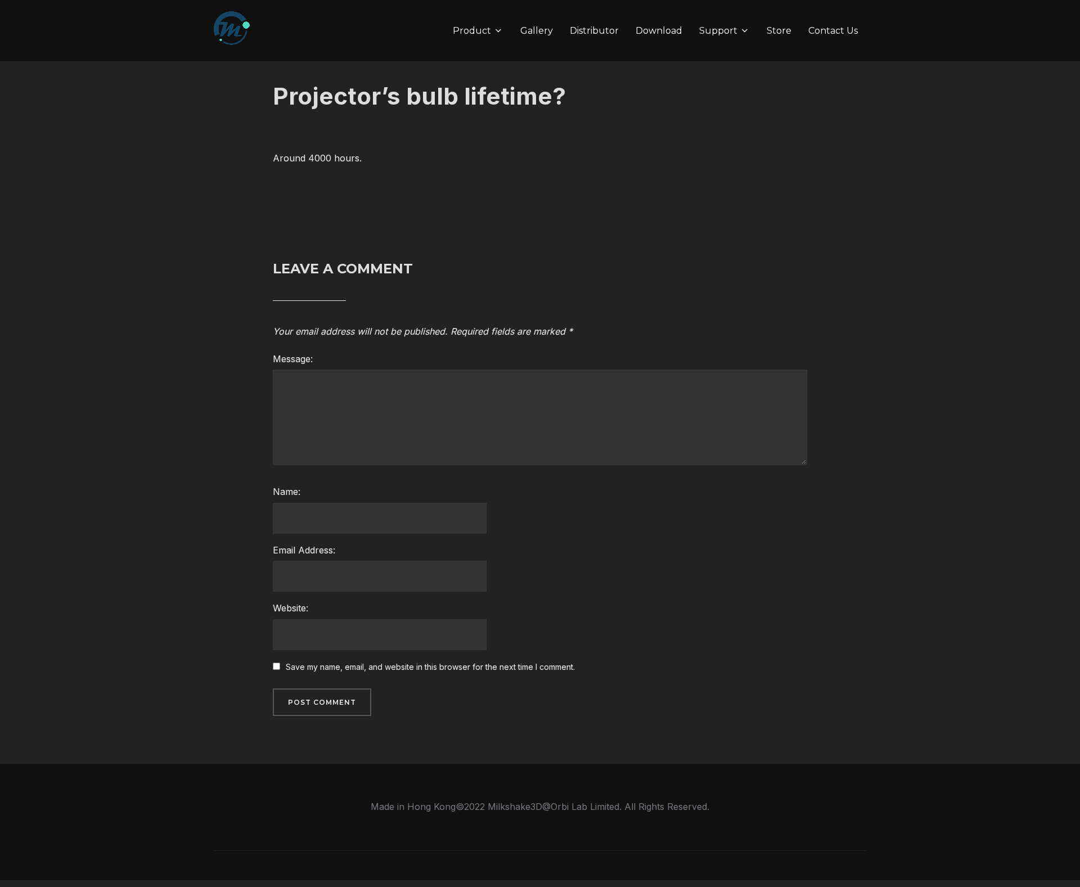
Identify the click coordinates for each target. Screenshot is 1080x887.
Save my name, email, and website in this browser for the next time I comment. (430, 667)
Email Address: (304, 550)
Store (779, 30)
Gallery (536, 30)
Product (472, 30)
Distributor (594, 30)
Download (659, 30)
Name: (286, 491)
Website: (290, 608)
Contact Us (833, 30)
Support (718, 30)
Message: (293, 358)
